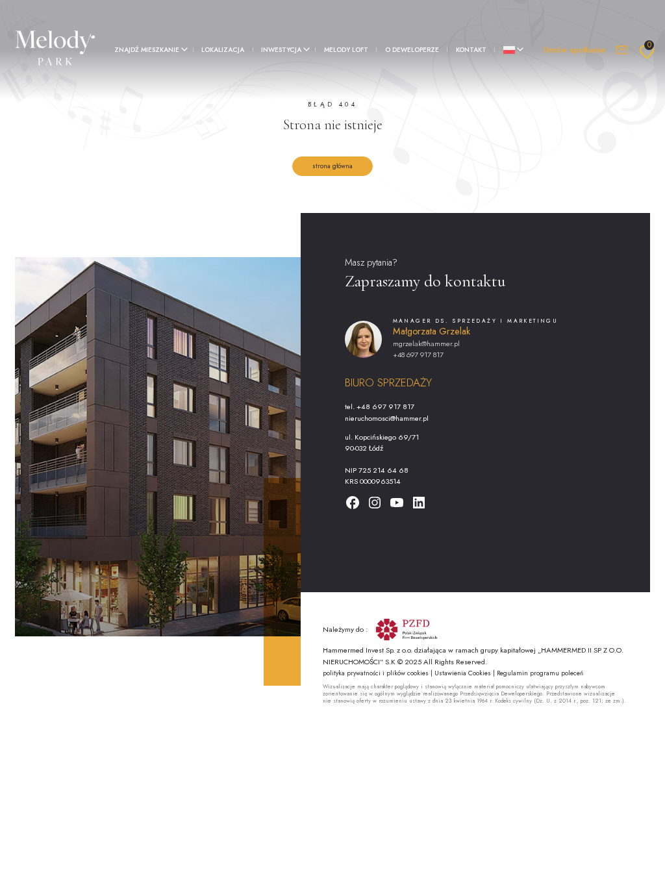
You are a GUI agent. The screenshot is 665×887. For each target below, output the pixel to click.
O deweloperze (412, 50)
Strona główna (332, 166)
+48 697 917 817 (418, 354)
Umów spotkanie (574, 50)
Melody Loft (346, 50)
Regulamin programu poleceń (540, 673)
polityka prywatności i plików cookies (377, 673)
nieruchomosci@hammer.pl (387, 418)
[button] (149, 50)
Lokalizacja (222, 50)
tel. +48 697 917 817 (379, 406)
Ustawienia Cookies (463, 673)
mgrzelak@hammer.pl (426, 343)
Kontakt (471, 50)
